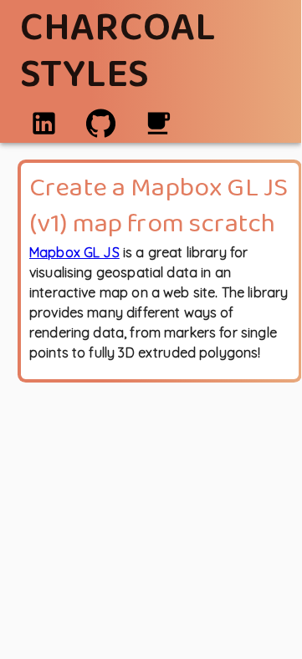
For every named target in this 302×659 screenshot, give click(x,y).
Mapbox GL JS (74, 252)
